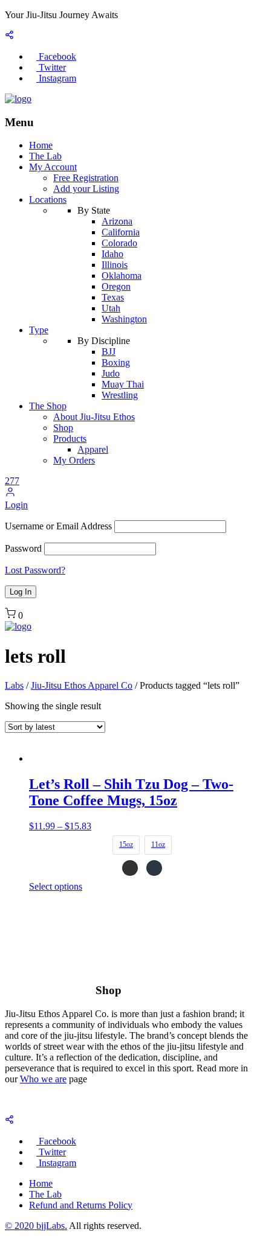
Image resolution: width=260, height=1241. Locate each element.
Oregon (116, 286)
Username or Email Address (58, 526)
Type (38, 330)
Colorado (119, 243)
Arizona (117, 221)
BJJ (108, 351)
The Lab (45, 156)
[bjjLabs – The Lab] (18, 99)
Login (16, 505)
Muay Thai (123, 384)
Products (69, 438)
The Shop (48, 406)
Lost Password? (35, 570)
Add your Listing (86, 188)
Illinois (115, 265)
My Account (53, 167)
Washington (124, 319)
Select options (55, 886)
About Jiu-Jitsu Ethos (94, 417)
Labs (14, 685)
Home (41, 145)
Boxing (116, 362)
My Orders (74, 460)
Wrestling (120, 395)
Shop (63, 428)
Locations (48, 199)
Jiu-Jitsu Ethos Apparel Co (81, 685)
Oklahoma (121, 275)
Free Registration (86, 178)
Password (23, 548)
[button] (10, 494)
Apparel (92, 449)
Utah (111, 308)
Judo (111, 373)
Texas (113, 297)
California (121, 232)
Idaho (112, 254)
